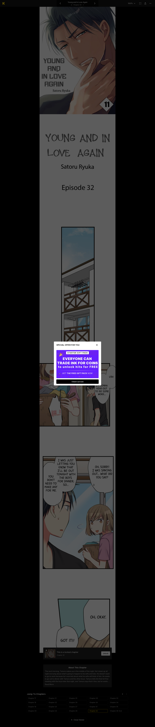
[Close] (97, 345)
